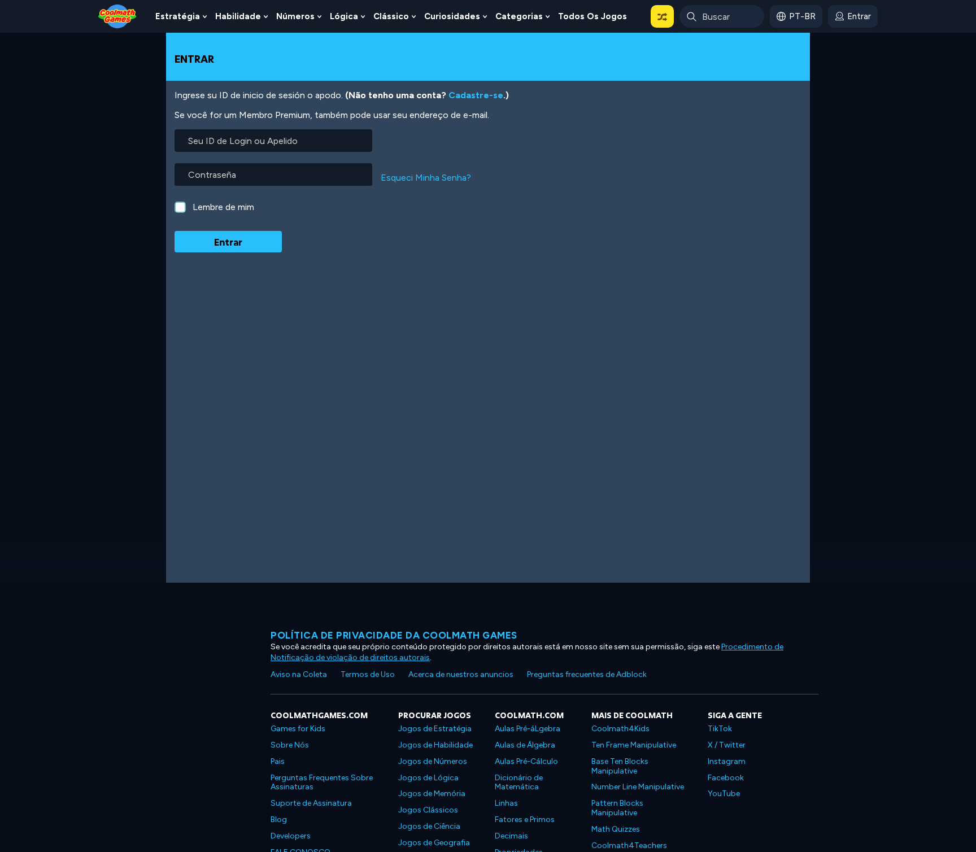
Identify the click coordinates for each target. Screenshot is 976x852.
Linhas (506, 803)
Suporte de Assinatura (311, 803)
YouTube (724, 793)
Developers (291, 836)
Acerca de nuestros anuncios (460, 674)
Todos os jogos (592, 16)
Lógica (344, 16)
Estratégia (177, 16)
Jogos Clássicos (428, 810)
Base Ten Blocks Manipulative (619, 766)
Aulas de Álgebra (525, 745)
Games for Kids (298, 728)
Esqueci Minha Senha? (426, 177)
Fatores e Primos (525, 819)
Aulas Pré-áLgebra (527, 728)
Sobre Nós (290, 745)
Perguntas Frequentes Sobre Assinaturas (322, 782)
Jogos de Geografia (434, 842)
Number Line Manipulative (637, 787)
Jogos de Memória (431, 793)
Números (295, 16)
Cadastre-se (475, 95)
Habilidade (238, 16)
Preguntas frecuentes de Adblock (587, 674)
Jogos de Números (432, 761)
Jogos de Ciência (429, 826)
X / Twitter (727, 745)
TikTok (720, 728)
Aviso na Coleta (299, 674)
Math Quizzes (615, 829)
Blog (279, 819)
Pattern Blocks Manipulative (617, 808)
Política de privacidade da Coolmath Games (394, 635)
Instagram (727, 761)
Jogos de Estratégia (435, 728)
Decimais (511, 836)
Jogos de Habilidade (435, 745)
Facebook (726, 778)
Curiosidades (452, 16)
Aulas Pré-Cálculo (526, 761)
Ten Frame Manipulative (633, 745)
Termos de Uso (368, 674)
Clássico (391, 16)
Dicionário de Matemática (519, 782)
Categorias (519, 16)
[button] (662, 16)
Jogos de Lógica (428, 778)
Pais (278, 761)
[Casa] (117, 15)
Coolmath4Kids (620, 728)
